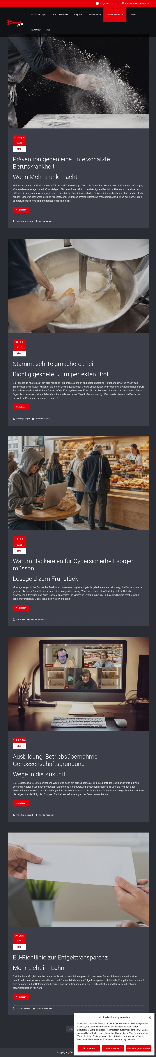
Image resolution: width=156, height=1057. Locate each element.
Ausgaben (78, 14)
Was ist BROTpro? (38, 14)
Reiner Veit (20, 619)
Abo (48, 29)
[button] (149, 1017)
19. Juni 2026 (19, 938)
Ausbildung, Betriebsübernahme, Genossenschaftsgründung (56, 760)
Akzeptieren (89, 1048)
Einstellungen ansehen (138, 1048)
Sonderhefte (95, 14)
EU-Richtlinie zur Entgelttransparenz (60, 957)
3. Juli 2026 (19, 740)
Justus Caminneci (23, 1008)
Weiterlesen (21, 210)
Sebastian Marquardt (24, 221)
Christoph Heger (23, 419)
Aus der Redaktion (115, 14)
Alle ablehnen (112, 1048)
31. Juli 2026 (19, 345)
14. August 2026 (19, 140)
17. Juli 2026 (19, 542)
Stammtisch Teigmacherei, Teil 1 (56, 363)
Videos (132, 14)
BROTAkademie (60, 14)
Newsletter (35, 29)
